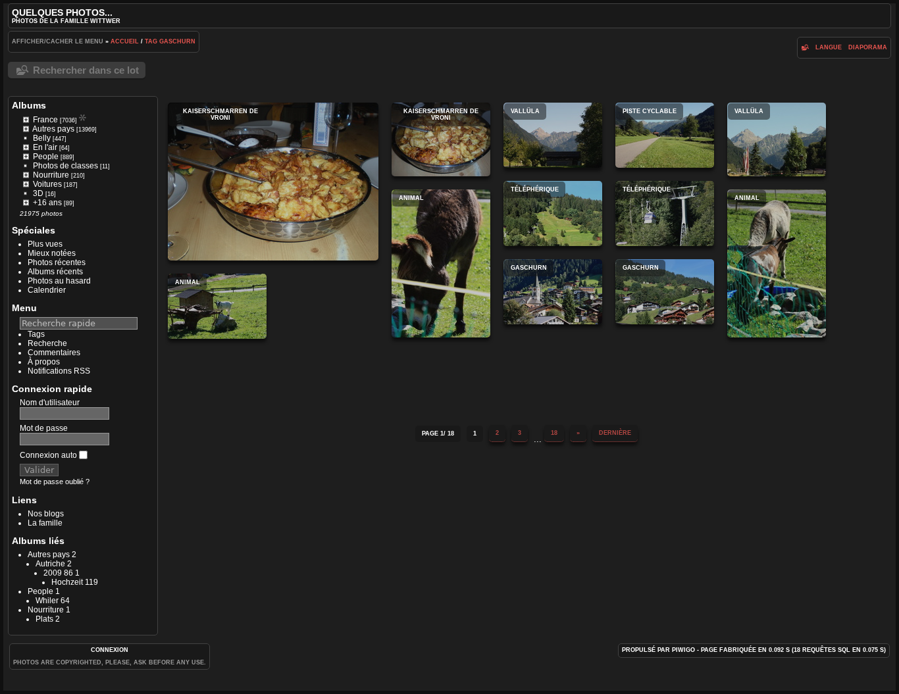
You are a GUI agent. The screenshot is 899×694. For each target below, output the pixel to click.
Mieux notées (52, 253)
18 (554, 433)
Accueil (125, 41)
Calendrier (47, 290)
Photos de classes (65, 165)
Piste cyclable (664, 135)
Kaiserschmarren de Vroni (273, 181)
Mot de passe (44, 428)
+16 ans (47, 202)
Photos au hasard (59, 280)
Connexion (109, 650)
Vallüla (552, 135)
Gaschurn (177, 41)
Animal (441, 263)
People (46, 156)
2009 (52, 573)
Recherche (47, 343)
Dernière (615, 433)
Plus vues (45, 244)
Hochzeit (67, 582)
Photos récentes (57, 262)
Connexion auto (49, 455)
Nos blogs (46, 513)
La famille (45, 523)
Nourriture (51, 175)
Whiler (47, 600)
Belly (42, 138)
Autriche (50, 563)
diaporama (867, 47)
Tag (151, 41)
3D (38, 193)
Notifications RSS (59, 371)
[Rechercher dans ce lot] (805, 47)
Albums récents (55, 271)
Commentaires (54, 352)
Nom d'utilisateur (50, 402)
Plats (44, 619)
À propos (44, 361)
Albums (29, 105)
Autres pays (53, 129)
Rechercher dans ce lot (86, 70)
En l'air (45, 147)
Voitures (47, 184)
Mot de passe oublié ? (55, 481)
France (45, 119)
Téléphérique (552, 213)
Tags (36, 334)
